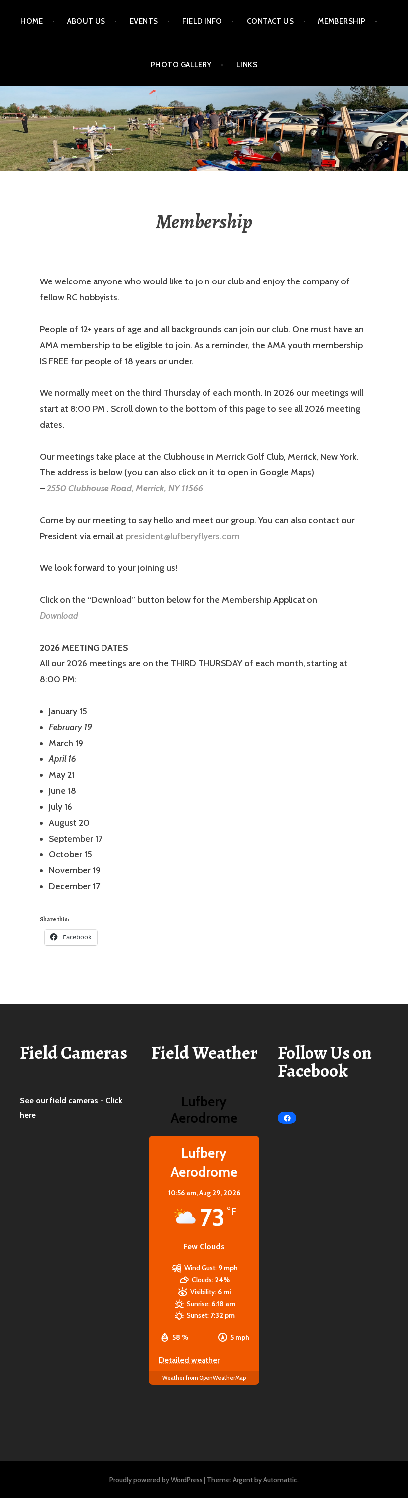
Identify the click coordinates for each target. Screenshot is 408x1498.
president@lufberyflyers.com (183, 536)
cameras (84, 1100)
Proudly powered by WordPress (156, 1479)
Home (31, 21)
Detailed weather (189, 1360)
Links (246, 64)
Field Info (202, 21)
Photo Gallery (181, 64)
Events (144, 21)
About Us (86, 21)
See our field (44, 1100)
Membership (342, 21)
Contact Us (270, 21)
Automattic (280, 1479)
